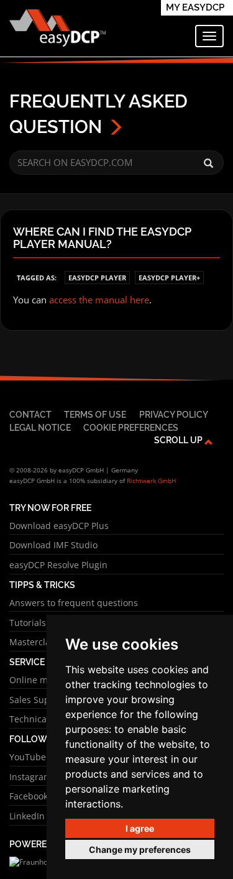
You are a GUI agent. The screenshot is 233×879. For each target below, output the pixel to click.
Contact (30, 414)
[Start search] (208, 163)
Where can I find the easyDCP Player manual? (102, 238)
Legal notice (40, 427)
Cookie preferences (130, 427)
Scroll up (179, 440)
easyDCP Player (97, 277)
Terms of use (95, 414)
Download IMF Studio (53, 545)
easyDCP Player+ (169, 277)
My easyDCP (195, 7)
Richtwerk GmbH (151, 480)
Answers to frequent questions (73, 603)
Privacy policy (173, 414)
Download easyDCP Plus (59, 526)
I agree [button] (140, 828)
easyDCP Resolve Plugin (58, 565)
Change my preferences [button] (140, 849)
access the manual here (99, 299)
